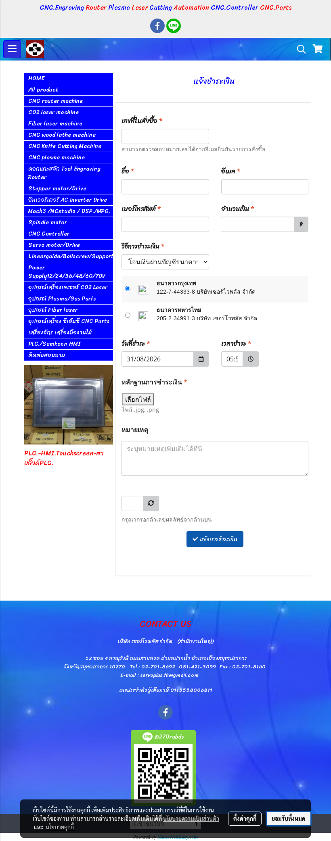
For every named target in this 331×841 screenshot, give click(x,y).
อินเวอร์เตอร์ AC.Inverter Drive (67, 200)
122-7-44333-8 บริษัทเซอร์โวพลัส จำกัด (206, 291)
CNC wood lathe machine (62, 135)
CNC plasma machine (56, 157)
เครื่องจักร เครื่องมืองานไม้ (60, 333)
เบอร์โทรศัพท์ (141, 209)
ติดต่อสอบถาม (46, 355)
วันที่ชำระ (136, 343)
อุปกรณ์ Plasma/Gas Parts (62, 299)
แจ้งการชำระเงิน (217, 539)
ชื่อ (128, 171)
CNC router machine (55, 101)
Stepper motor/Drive (57, 189)
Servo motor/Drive (54, 245)
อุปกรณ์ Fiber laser (53, 310)
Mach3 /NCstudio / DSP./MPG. (69, 211)
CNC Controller (48, 234)
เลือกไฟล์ (138, 399)
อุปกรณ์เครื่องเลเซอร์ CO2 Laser (67, 287)
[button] (299, 49)
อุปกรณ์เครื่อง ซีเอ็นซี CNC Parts (68, 321)
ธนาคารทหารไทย (179, 310)
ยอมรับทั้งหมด (289, 818)
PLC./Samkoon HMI (54, 344)
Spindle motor (47, 222)
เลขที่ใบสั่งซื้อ (142, 121)
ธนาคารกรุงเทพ (176, 283)
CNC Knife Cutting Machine (64, 146)
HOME (36, 78)
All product (43, 90)
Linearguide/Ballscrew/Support (70, 256)
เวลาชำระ (236, 343)
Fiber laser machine (55, 124)
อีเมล (231, 171)
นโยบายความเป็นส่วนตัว (191, 818)
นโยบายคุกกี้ (60, 827)
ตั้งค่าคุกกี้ (244, 818)
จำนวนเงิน (237, 209)
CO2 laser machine (53, 112)
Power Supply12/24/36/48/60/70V (66, 272)
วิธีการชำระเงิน (143, 246)
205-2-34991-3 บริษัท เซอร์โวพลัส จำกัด (207, 318)
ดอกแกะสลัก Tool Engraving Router (64, 173)
